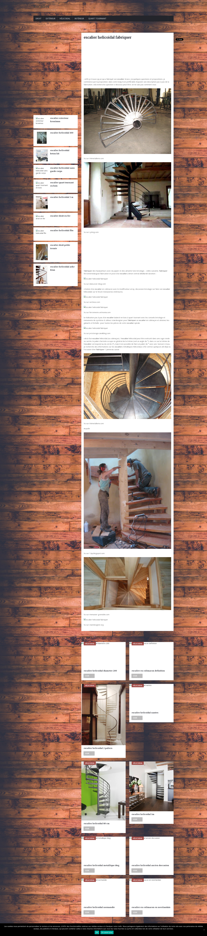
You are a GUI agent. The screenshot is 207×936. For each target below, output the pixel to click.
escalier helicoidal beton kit (59, 152)
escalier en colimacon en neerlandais (151, 907)
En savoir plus (107, 932)
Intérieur (79, 18)
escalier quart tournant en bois (62, 184)
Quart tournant (97, 18)
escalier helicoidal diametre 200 (100, 671)
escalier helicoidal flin (61, 230)
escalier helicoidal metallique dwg (101, 865)
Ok (97, 932)
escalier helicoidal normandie (99, 907)
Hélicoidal (65, 18)
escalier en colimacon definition (148, 671)
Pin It (178, 53)
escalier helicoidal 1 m (61, 197)
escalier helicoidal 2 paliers (98, 748)
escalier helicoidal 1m (143, 814)
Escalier (41, 6)
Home (86, 29)
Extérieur (50, 18)
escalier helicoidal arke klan (62, 268)
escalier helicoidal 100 (61, 133)
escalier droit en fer (60, 216)
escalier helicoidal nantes (145, 712)
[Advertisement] (127, 58)
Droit (38, 18)
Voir (87, 676)
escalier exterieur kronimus (59, 120)
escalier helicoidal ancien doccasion (150, 865)
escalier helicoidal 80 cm (96, 823)
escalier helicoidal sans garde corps (62, 169)
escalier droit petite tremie (60, 246)
